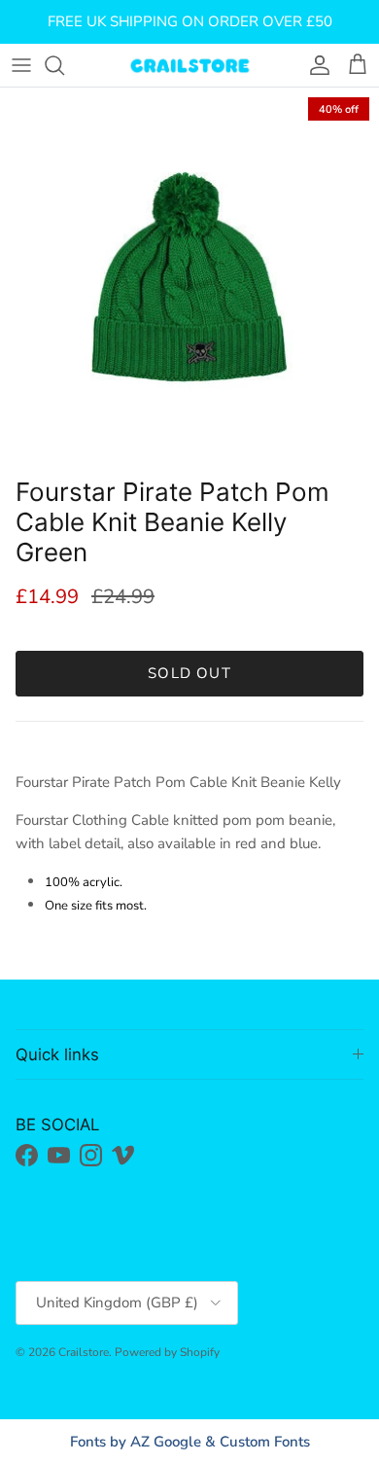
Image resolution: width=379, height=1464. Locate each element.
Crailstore (83, 1352)
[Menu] (21, 65)
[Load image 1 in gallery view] (189, 277)
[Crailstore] (189, 65)
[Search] (64, 65)
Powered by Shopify (167, 1352)
